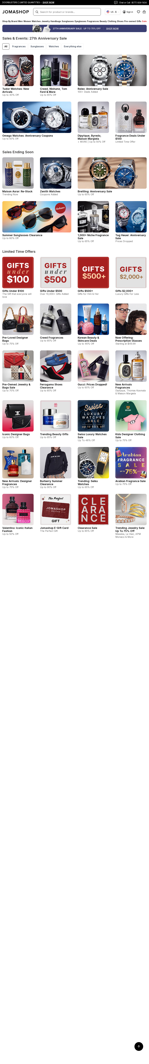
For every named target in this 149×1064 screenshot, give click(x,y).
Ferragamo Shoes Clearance (51, 386)
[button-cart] (144, 12)
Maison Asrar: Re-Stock (17, 191)
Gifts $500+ (85, 290)
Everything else (72, 46)
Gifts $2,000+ (124, 290)
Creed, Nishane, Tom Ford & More (53, 90)
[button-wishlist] (138, 12)
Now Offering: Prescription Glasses (128, 339)
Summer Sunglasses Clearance (22, 235)
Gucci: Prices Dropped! (92, 384)
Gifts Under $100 (13, 290)
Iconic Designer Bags (16, 434)
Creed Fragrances (51, 337)
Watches (54, 46)
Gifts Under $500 (51, 290)
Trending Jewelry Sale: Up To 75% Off (130, 529)
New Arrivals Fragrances (123, 386)
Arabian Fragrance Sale (130, 481)
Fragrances (19, 46)
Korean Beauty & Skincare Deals (88, 339)
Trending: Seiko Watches (88, 483)
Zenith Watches (50, 191)
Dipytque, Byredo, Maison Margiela (89, 137)
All (5, 46)
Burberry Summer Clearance (51, 483)
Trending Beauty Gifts (54, 434)
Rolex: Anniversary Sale (93, 88)
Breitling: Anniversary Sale (95, 191)
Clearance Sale (87, 527)
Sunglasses (37, 46)
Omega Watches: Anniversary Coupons (27, 135)
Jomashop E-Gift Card (54, 527)
